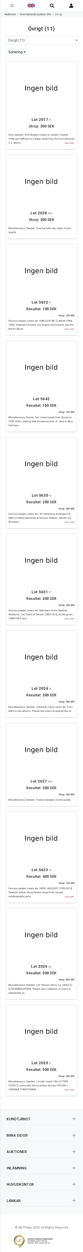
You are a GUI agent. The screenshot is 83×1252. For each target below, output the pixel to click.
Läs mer (69, 143)
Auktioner (10, 14)
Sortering (15, 52)
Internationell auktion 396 (35, 14)
